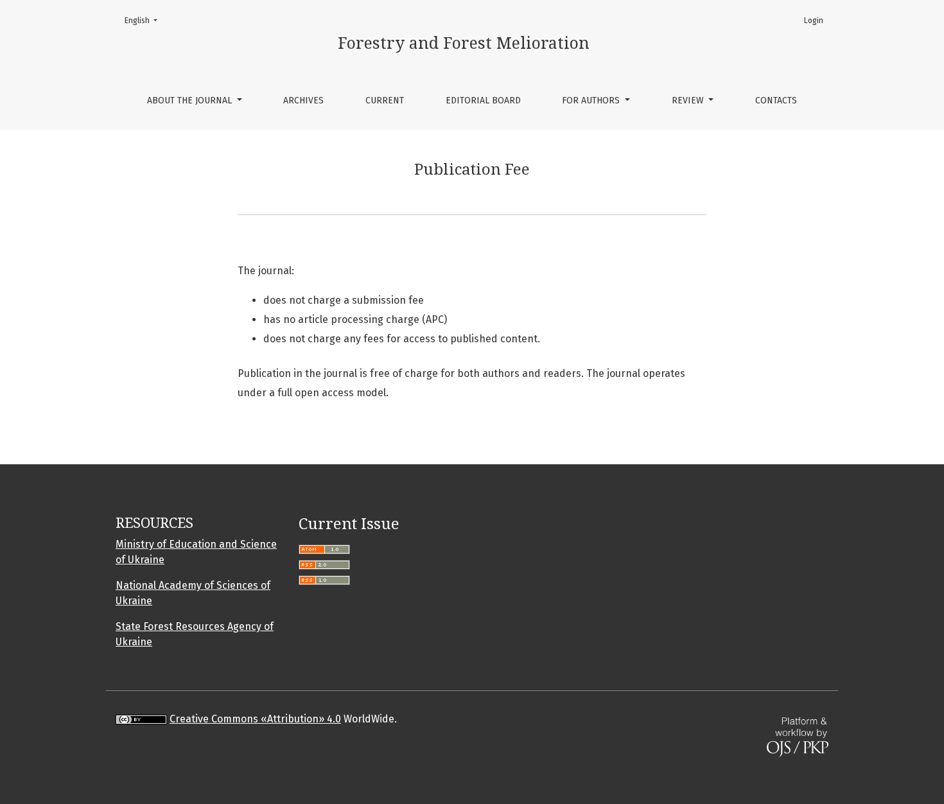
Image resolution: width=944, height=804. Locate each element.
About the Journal (190, 100)
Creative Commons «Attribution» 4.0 (255, 719)
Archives (303, 100)
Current (384, 100)
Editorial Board (483, 100)
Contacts (776, 100)
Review (689, 100)
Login (813, 20)
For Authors (592, 100)
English (145, 20)
